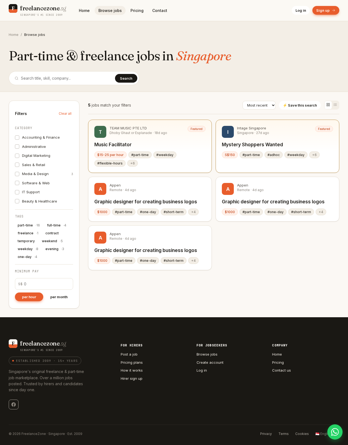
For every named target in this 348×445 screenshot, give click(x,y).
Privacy (266, 434)
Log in (301, 10)
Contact (159, 10)
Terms (283, 434)
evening (54, 249)
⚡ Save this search (300, 105)
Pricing (137, 10)
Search (126, 78)
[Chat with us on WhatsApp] (335, 432)
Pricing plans (132, 362)
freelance (28, 233)
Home (84, 10)
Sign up (323, 10)
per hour (29, 297)
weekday (28, 249)
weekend (52, 241)
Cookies (302, 434)
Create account (210, 362)
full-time (56, 225)
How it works (132, 370)
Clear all (65, 113)
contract (52, 233)
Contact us (281, 370)
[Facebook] (13, 404)
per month (58, 297)
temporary (26, 241)
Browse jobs (110, 10)
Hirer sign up (131, 378)
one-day (27, 257)
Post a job (129, 354)
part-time (29, 225)
